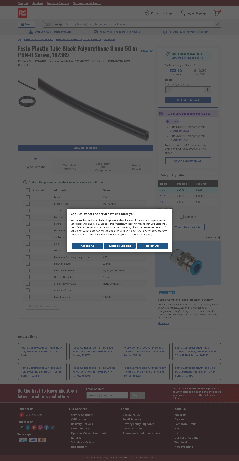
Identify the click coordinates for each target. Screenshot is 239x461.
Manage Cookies (120, 246)
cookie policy (145, 234)
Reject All (152, 246)
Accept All (87, 246)
